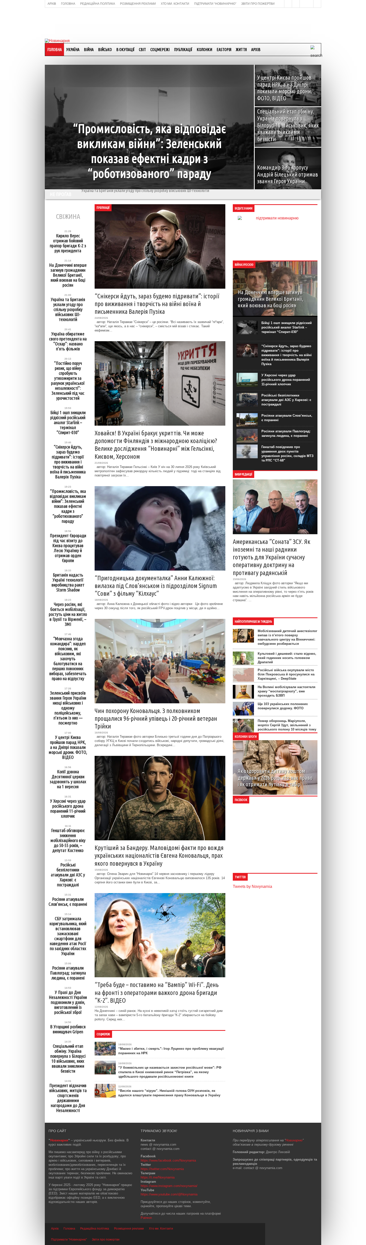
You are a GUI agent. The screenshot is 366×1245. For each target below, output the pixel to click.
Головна (54, 49)
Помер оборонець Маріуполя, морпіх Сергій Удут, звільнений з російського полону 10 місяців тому (287, 725)
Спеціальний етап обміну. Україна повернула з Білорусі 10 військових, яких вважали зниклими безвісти (68, 1058)
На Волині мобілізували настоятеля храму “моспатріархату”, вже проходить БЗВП (286, 691)
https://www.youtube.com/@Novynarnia (169, 1194)
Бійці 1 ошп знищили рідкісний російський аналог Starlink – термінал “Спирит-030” (68, 422)
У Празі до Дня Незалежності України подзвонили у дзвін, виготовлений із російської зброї (68, 1002)
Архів (255, 49)
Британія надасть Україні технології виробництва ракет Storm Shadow (68, 582)
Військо (105, 49)
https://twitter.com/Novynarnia (162, 1169)
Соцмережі (160, 49)
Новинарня (59, 1140)
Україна (72, 49)
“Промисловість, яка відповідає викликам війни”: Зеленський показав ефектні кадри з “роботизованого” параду (68, 506)
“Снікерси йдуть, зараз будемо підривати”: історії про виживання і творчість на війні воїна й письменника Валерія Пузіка (68, 461)
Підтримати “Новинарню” (69, 1239)
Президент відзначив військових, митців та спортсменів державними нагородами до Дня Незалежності (68, 1098)
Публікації (183, 49)
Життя (241, 49)
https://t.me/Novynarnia (158, 1177)
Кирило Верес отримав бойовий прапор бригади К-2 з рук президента (68, 243)
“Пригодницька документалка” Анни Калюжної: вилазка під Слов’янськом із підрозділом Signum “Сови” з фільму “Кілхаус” (156, 585)
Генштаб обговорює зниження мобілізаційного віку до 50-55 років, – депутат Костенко (67, 840)
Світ (142, 49)
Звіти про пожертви (106, 1239)
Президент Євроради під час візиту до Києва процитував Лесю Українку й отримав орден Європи (68, 548)
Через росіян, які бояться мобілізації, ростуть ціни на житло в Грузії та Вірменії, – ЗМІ (68, 614)
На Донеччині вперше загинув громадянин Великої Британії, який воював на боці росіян (68, 274)
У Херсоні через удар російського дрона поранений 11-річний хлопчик (68, 808)
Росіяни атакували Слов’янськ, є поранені (68, 902)
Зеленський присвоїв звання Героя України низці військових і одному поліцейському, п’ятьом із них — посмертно (68, 707)
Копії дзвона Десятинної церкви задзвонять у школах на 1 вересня (68, 779)
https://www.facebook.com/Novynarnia (168, 1160)
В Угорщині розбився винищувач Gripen (68, 1029)
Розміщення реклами (129, 1228)
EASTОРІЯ (224, 49)
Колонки (204, 49)
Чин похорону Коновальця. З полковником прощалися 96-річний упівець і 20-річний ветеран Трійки (156, 718)
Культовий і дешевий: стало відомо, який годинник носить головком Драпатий (287, 658)
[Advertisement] (183, 22)
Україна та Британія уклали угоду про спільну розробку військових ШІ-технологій (68, 309)
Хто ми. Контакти (161, 1228)
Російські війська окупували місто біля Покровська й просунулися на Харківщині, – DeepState (286, 674)
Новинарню (294, 1140)
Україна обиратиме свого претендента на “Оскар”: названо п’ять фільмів (139, 194)
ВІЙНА (89, 49)
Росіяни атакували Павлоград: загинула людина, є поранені (68, 972)
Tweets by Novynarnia (252, 886)
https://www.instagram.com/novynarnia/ (169, 1186)
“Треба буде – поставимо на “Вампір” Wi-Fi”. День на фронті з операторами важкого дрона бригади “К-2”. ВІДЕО (157, 992)
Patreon (146, 1218)
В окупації (125, 49)
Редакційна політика (94, 1228)
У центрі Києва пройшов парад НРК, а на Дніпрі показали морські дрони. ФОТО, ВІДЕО (68, 747)
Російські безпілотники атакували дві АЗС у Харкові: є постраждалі (68, 874)
